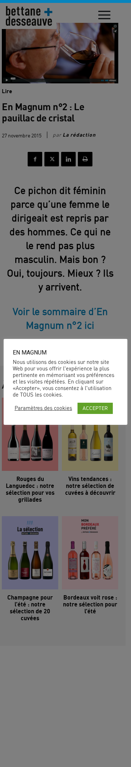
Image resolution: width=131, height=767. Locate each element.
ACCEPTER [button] (95, 408)
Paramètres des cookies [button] (43, 408)
